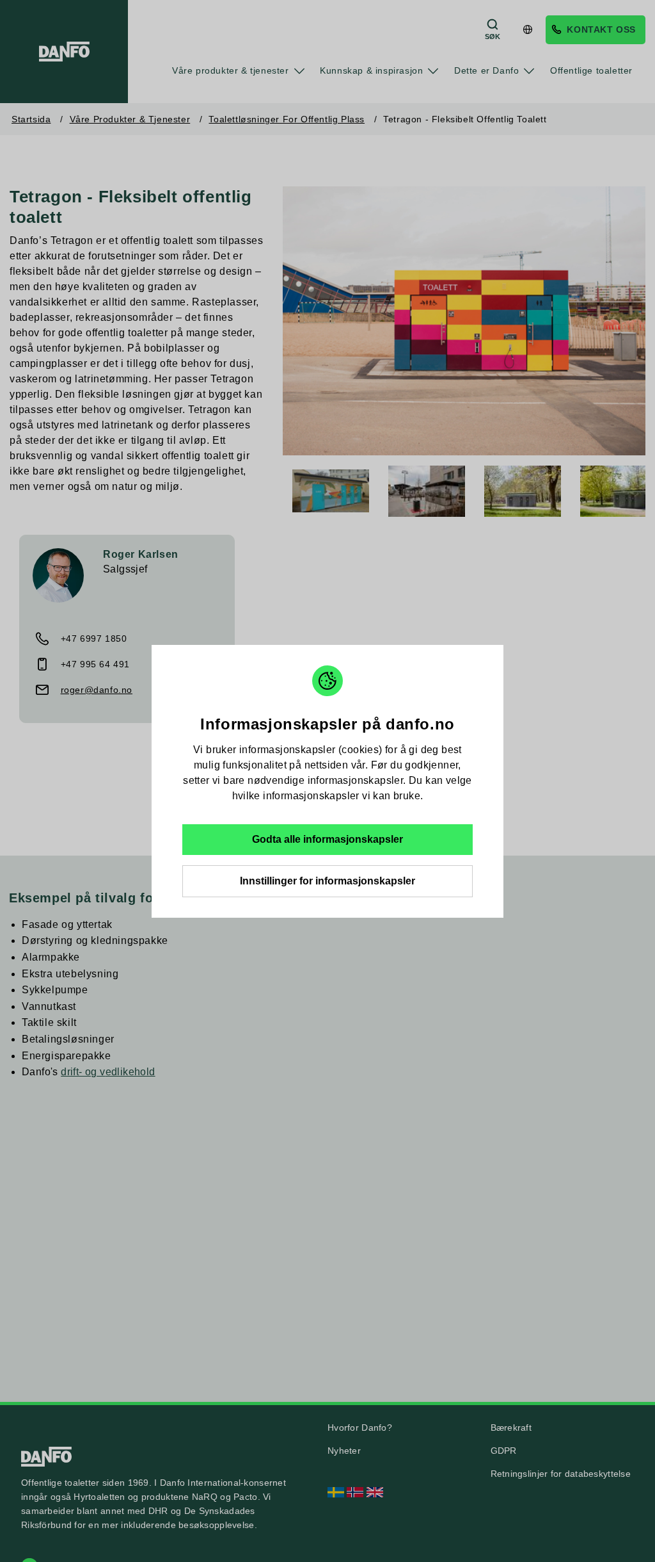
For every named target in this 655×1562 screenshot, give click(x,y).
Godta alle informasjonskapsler (327, 839)
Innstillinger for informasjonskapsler (327, 880)
